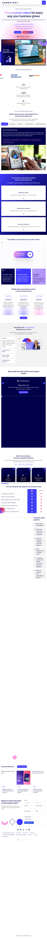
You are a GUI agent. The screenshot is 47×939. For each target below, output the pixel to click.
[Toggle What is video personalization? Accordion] (44, 524)
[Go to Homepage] (6, 2)
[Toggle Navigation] (44, 2)
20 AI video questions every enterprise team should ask (37, 791)
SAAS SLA (30, 834)
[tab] (4, 124)
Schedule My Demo (29, 822)
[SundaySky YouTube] (29, 829)
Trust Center (35, 834)
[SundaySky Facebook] (20, 829)
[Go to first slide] (44, 383)
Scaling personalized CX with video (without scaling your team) (8, 791)
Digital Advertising (6, 139)
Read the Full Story (23, 393)
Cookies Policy (32, 832)
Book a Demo (18, 32)
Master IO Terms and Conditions (21, 834)
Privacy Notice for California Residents (8, 834)
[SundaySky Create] (4, 271)
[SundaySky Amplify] (19, 271)
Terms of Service (25, 832)
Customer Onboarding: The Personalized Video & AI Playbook (23, 791)
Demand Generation (16, 139)
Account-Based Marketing (36, 139)
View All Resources (22, 766)
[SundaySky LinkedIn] (17, 829)
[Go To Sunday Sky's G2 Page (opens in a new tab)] (23, 36)
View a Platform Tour (28, 32)
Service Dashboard (5, 836)
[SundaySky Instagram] (23, 829)
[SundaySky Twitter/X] (26, 829)
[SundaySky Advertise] (35, 271)
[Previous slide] (3, 383)
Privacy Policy (19, 832)
